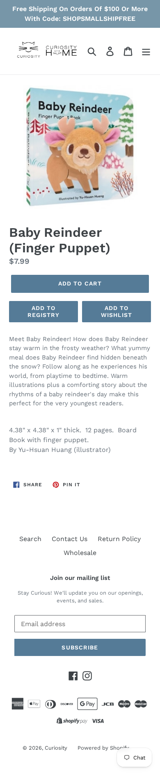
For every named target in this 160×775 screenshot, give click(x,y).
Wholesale (80, 553)
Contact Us (69, 539)
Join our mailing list (80, 578)
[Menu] (146, 51)
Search (30, 539)
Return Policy (119, 539)
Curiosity (56, 748)
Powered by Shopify (103, 748)
